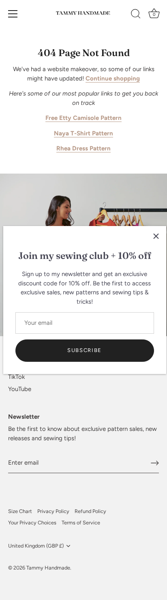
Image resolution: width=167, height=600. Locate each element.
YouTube (19, 389)
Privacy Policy (53, 511)
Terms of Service (81, 523)
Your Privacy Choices (32, 523)
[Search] (136, 15)
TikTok (16, 376)
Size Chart (20, 511)
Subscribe (84, 350)
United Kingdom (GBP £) (36, 546)
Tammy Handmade (48, 568)
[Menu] (13, 14)
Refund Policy (90, 511)
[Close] (156, 236)
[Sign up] (155, 463)
